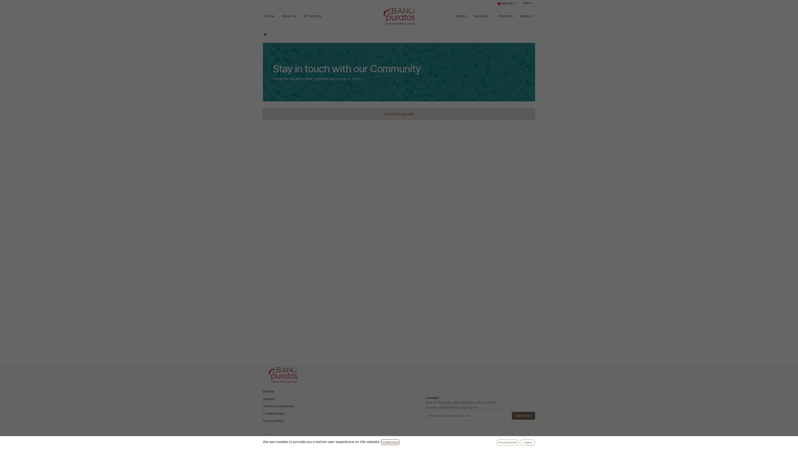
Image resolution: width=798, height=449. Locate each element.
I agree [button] (527, 442)
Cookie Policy (390, 442)
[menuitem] (269, 16)
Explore (268, 391)
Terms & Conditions (278, 406)
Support (269, 399)
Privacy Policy (273, 421)
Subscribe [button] (523, 415)
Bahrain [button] (508, 3)
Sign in (527, 3)
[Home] (265, 34)
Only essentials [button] (507, 442)
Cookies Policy (274, 413)
